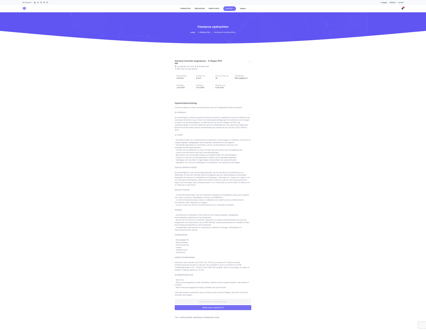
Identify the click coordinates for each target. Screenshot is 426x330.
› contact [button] (400, 2)
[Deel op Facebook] (41, 2)
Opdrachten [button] (185, 8)
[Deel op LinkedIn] (35, 2)
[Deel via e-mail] (44, 2)
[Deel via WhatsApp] (38, 2)
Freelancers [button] (199, 8)
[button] (229, 8)
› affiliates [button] (392, 2)
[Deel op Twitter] (47, 2)
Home (192, 32)
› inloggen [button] (383, 2)
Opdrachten (204, 32)
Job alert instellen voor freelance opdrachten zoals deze (198, 96)
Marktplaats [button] (214, 8)
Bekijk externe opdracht (212, 307)
